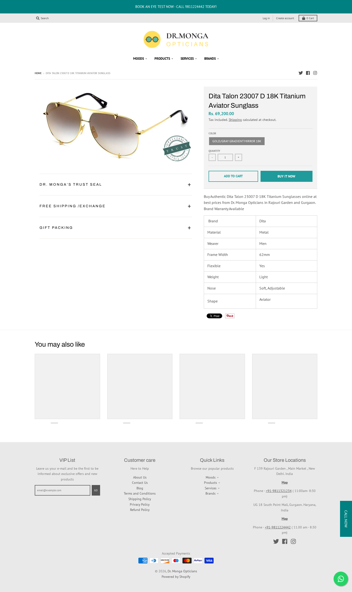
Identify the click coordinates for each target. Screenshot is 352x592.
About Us (140, 477)
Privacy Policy (140, 504)
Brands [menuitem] (210, 58)
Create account (285, 18)
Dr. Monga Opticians (182, 571)
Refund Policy (140, 510)
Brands (210, 493)
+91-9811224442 (278, 527)
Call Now (346, 518)
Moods (211, 477)
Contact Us (140, 482)
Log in (266, 18)
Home (38, 73)
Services (210, 488)
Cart (310, 18)
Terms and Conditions (140, 493)
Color (212, 133)
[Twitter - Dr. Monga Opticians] (301, 73)
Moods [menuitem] (138, 58)
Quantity (214, 151)
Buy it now (286, 176)
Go (96, 490)
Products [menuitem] (162, 58)
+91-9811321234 (279, 491)
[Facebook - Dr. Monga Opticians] (308, 73)
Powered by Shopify (176, 576)
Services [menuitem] (187, 58)
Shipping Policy (139, 499)
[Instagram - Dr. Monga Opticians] (315, 73)
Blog (139, 488)
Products (210, 482)
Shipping (235, 120)
